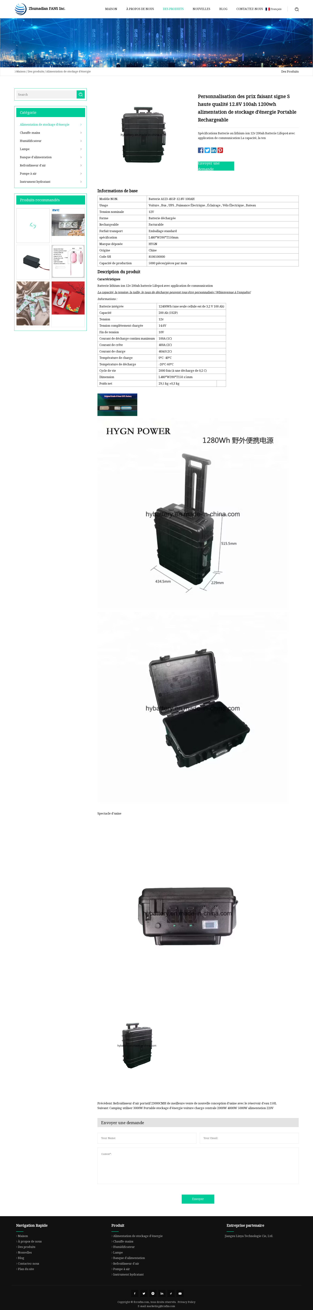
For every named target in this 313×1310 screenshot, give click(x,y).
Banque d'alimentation (36, 157)
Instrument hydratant (35, 182)
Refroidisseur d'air (33, 165)
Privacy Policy (186, 1302)
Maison (111, 9)
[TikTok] (171, 1293)
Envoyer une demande (209, 166)
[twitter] (143, 1293)
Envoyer (198, 1199)
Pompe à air (28, 174)
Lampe (25, 149)
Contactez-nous (249, 9)
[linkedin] (162, 1293)
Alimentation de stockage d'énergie (68, 71)
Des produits (173, 9)
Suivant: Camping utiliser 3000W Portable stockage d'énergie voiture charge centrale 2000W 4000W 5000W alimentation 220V (185, 1108)
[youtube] (180, 1293)
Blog (223, 9)
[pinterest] (152, 1293)
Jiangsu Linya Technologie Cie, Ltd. (249, 1236)
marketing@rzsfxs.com (161, 1306)
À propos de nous (140, 9)
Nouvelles (201, 9)
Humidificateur (30, 141)
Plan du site (26, 1269)
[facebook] (134, 1293)
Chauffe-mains (30, 133)
